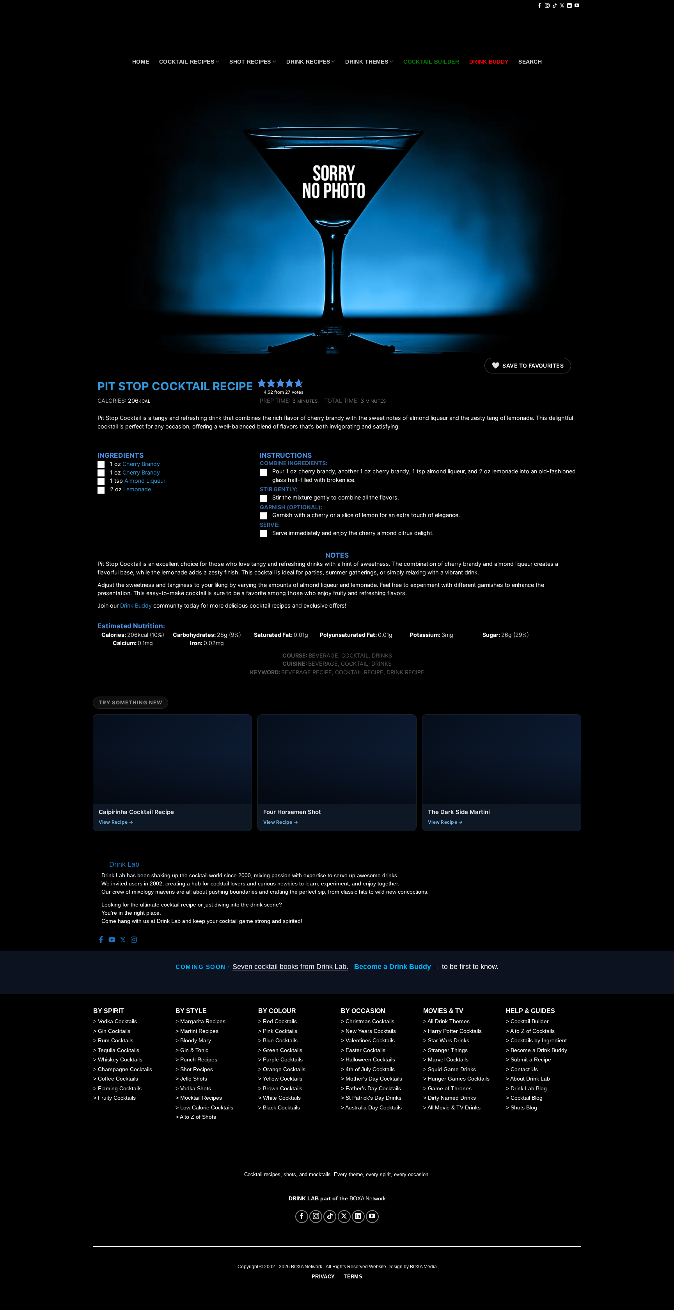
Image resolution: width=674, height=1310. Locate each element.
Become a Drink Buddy (539, 1050)
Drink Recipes (308, 62)
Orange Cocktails (284, 1069)
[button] (261, 383)
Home (140, 62)
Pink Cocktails (280, 1031)
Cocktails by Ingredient (539, 1040)
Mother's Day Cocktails (374, 1078)
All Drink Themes (448, 1021)
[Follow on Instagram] (547, 6)
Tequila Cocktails (118, 1050)
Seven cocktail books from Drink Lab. (290, 967)
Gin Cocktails (114, 1031)
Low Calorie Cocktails (206, 1107)
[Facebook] (101, 940)
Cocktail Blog (527, 1098)
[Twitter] (122, 940)
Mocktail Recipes (201, 1098)
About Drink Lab (530, 1078)
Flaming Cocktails (120, 1088)
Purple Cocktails (283, 1059)
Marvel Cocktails (448, 1059)
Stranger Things (448, 1050)
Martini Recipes (199, 1031)
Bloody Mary (195, 1040)
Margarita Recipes (202, 1021)
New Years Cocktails (371, 1031)
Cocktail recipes (186, 62)
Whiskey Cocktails (120, 1059)
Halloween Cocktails (370, 1059)
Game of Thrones (450, 1088)
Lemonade (137, 489)
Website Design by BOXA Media (403, 1266)
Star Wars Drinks (448, 1040)
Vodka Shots (195, 1088)
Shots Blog (524, 1107)
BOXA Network (367, 1198)
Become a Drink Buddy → (397, 967)
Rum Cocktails (115, 1040)
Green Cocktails (282, 1050)
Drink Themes (366, 62)
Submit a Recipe (531, 1059)
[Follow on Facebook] (539, 6)
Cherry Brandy (141, 463)
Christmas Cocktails (370, 1021)
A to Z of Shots (198, 1117)
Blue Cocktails (280, 1040)
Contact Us (524, 1069)
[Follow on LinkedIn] (569, 6)
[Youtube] (111, 940)
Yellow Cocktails (282, 1078)
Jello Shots (193, 1078)
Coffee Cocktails (118, 1078)
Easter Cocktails (365, 1050)
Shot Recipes (250, 62)
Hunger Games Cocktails (459, 1078)
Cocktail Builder (530, 1021)
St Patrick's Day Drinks (373, 1098)
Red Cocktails (280, 1021)
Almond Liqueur (144, 480)
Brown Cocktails (282, 1088)
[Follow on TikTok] (554, 6)
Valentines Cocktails (370, 1040)
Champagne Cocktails (125, 1069)
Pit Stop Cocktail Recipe (175, 386)
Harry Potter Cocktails (455, 1031)
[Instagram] (133, 940)
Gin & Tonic (194, 1050)
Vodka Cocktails (117, 1021)
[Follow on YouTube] (577, 6)
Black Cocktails (281, 1107)
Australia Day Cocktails (373, 1107)
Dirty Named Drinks (452, 1098)
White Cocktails (282, 1098)
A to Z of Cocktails (532, 1031)
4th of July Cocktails (370, 1069)
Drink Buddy (136, 605)
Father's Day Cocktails (373, 1088)
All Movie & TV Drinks (454, 1107)
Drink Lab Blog (529, 1088)
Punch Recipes (198, 1059)
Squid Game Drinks (452, 1069)
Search (530, 62)
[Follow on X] (562, 6)
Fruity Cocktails (117, 1098)
